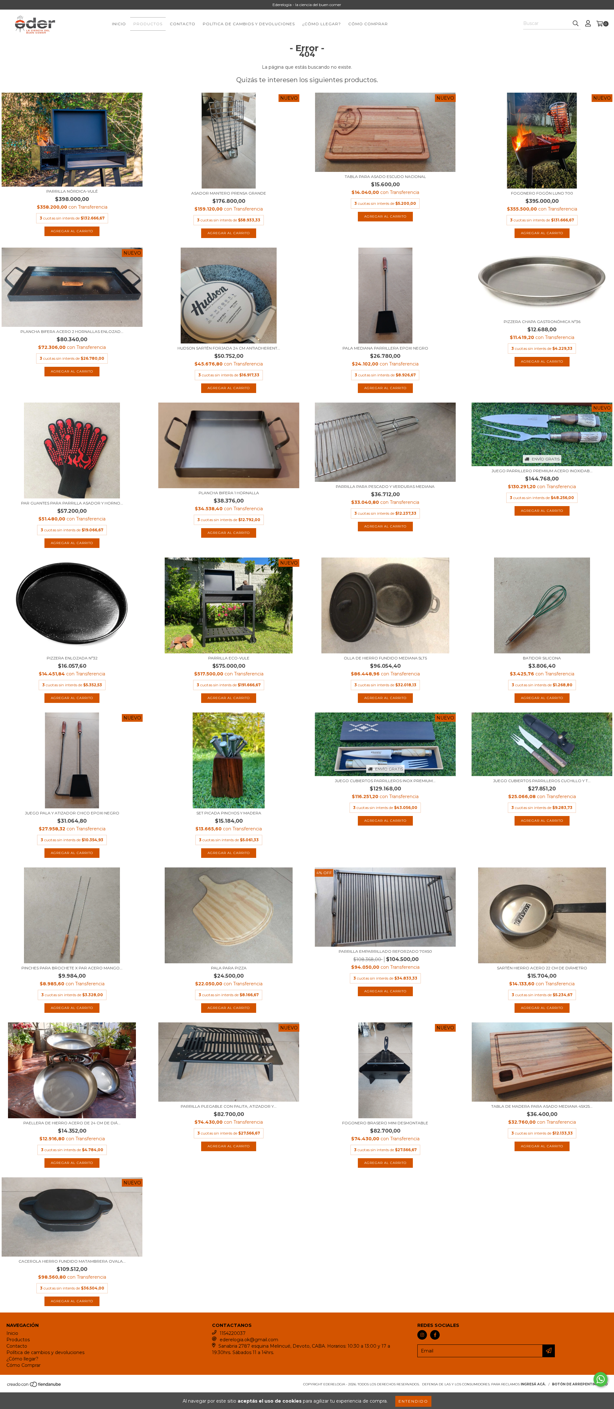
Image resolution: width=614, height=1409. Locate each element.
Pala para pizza (229, 968)
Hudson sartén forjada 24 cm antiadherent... (228, 348)
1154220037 (233, 1333)
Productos (147, 23)
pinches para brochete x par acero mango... (71, 968)
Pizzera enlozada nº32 (72, 658)
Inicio (119, 23)
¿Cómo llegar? (321, 23)
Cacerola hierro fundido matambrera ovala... (72, 1261)
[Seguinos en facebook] (435, 1335)
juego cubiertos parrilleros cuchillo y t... (542, 780)
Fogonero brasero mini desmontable (385, 1122)
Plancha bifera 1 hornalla (229, 492)
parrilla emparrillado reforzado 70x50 (385, 951)
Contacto (182, 23)
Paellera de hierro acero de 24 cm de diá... (72, 1122)
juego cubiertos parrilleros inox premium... (385, 780)
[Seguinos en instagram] (422, 1335)
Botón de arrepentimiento (580, 1384)
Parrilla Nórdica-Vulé (72, 191)
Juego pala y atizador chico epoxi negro (72, 813)
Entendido (413, 1401)
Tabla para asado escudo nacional (385, 176)
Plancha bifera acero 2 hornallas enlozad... (71, 331)
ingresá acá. (533, 1384)
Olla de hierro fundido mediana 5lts (385, 658)
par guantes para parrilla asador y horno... (72, 503)
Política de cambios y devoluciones (249, 23)
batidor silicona (542, 658)
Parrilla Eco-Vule (228, 658)
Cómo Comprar (368, 23)
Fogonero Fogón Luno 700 (542, 193)
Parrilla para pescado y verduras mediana (385, 486)
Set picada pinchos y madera (228, 813)
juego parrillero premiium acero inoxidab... (542, 470)
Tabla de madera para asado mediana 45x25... (542, 1106)
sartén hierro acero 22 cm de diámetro (542, 968)
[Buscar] (576, 23)
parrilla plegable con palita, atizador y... (229, 1106)
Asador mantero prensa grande (228, 193)
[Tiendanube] (34, 1386)
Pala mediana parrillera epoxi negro (385, 348)
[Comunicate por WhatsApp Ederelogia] (601, 1379)
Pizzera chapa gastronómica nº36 (542, 321)
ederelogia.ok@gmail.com (249, 1340)
